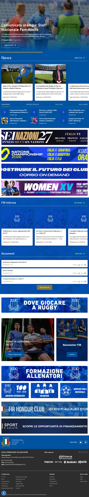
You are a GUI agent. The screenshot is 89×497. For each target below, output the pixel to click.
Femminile (52, 479)
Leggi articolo (8, 45)
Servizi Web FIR (20, 486)
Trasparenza (4, 486)
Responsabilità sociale (7, 488)
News (51, 486)
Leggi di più (78, 58)
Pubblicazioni (83, 481)
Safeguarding (19, 483)
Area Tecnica (4, 483)
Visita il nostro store (15, 354)
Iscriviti (72, 354)
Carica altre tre (44, 287)
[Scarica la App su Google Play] (86, 442)
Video (81, 479)
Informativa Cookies (32, 494)
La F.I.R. (3, 477)
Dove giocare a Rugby (21, 477)
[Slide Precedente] (2, 20)
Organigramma (5, 481)
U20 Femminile (54, 483)
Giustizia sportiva (20, 479)
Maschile (52, 477)
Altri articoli (78, 203)
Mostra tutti (81, 452)
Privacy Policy (23, 494)
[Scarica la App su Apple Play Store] (80, 442)
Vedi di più (78, 253)
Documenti (18, 481)
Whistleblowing (42, 494)
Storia (2, 479)
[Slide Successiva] (7, 20)
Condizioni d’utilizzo (13, 494)
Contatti (18, 488)
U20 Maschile (53, 481)
